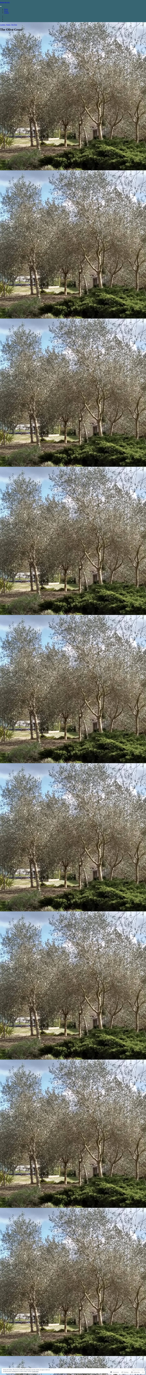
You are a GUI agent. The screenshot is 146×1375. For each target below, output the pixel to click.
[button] (1, 6)
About (6, 11)
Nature (8, 25)
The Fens (14, 25)
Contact (6, 13)
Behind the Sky (5, 2)
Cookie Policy (35, 1371)
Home (6, 9)
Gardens (2, 25)
